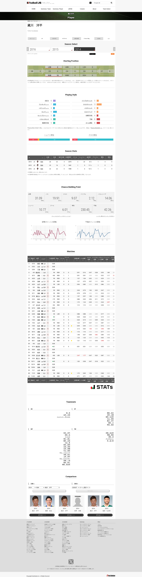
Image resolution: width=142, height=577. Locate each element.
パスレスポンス (44, 119)
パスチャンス (88, 108)
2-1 (44, 278)
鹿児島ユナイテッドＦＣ (67, 551)
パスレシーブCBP (101, 258)
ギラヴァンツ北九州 (66, 548)
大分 (38, 266)
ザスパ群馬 (64, 527)
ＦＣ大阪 (64, 537)
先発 (54, 157)
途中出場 (61, 157)
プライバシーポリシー (70, 566)
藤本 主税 (67, 441)
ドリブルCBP (95, 258)
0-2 (44, 340)
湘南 (38, 293)
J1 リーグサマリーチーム (85, 524)
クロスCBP (89, 258)
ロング (45, 112)
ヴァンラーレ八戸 (48, 525)
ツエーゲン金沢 (65, 533)
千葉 (38, 269)
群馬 (38, 308)
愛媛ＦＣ (64, 545)
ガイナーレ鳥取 (65, 540)
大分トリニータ (47, 551)
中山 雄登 (67, 450)
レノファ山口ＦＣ (66, 542)
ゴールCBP (113, 258)
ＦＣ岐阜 (64, 534)
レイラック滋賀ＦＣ (66, 536)
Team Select (106, 9)
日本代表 (100, 525)
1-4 (44, 311)
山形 (38, 278)
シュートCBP (107, 258)
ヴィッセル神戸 (30, 546)
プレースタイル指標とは (103, 531)
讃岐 (38, 275)
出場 (48, 157)
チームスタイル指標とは (103, 533)
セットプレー (43, 115)
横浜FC (38, 272)
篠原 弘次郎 (110, 417)
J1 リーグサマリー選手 (85, 525)
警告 (102, 157)
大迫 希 (67, 443)
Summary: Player (58, 9)
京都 (38, 311)
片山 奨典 (110, 419)
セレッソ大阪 (30, 545)
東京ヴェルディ (30, 533)
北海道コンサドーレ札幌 (49, 524)
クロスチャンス (87, 104)
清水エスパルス (30, 539)
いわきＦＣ (46, 531)
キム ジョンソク (65, 452)
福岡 (38, 376)
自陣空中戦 (89, 115)
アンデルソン (110, 439)
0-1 (44, 329)
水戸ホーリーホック (31, 525)
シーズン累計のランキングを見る (105, 216)
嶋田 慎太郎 (66, 464)
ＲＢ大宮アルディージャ (49, 534)
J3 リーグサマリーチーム (85, 533)
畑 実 (68, 413)
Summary (82, 522)
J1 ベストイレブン (84, 527)
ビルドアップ (88, 112)
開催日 (33, 258)
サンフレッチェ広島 (31, 549)
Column (82, 9)
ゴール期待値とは (102, 536)
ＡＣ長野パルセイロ (66, 531)
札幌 (38, 290)
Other (99, 522)
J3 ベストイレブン (84, 536)
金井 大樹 (67, 415)
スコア (43, 259)
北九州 (38, 305)
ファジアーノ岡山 (31, 548)
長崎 (38, 281)
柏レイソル (29, 530)
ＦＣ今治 (46, 548)
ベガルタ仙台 (47, 527)
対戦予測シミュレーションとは (104, 534)
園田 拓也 (110, 413)
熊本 (42, 162)
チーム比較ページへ (49, 491)
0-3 (44, 269)
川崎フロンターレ (31, 536)
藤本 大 (111, 423)
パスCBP (82, 258)
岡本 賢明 (67, 445)
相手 (37, 258)
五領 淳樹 (67, 446)
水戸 (38, 284)
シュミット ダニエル (63, 417)
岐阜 (38, 317)
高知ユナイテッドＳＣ (67, 546)
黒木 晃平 (67, 433)
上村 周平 (67, 456)
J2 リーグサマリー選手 (85, 530)
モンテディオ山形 (48, 530)
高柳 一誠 (67, 460)
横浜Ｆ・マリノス (31, 537)
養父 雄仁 (67, 439)
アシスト (95, 157)
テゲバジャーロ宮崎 (48, 552)
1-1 (44, 266)
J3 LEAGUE (64, 522)
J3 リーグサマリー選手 (85, 534)
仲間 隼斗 (67, 454)
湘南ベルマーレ (47, 537)
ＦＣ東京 (29, 531)
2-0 (44, 302)
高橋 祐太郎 (110, 433)
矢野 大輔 (110, 415)
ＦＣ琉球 (64, 552)
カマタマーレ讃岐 (66, 543)
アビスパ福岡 (30, 551)
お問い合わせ (83, 566)
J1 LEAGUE (29, 522)
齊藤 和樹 (110, 435)
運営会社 (78, 566)
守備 (91, 119)
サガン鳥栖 (46, 549)
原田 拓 (67, 435)
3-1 (44, 373)
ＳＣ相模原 (64, 528)
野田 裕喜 (110, 425)
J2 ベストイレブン (84, 531)
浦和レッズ (29, 527)
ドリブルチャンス (87, 100)
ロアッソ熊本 (65, 549)
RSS (113, 54)
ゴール (75, 157)
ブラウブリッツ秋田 (48, 528)
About (94, 9)
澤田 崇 (111, 437)
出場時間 (68, 157)
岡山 (38, 287)
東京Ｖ (38, 296)
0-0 (44, 284)
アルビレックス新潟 (48, 540)
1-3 (44, 263)
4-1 (44, 275)
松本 (38, 326)
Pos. (57, 258)
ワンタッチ (44, 104)
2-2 (44, 290)
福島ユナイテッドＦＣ (67, 524)
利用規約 (58, 566)
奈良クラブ (64, 539)
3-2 (44, 352)
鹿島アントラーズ (31, 524)
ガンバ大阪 (29, 543)
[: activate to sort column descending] (29, 158)
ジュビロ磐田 (47, 543)
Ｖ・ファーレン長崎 (31, 552)
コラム (99, 524)
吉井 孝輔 (67, 448)
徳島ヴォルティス (48, 546)
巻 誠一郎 (110, 441)
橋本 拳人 (67, 462)
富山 (38, 302)
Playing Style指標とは (96, 128)
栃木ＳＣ (64, 525)
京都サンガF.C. (30, 542)
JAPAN (70, 9)
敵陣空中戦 (45, 123)
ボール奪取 (89, 123)
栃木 (38, 299)
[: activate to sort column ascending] (32, 158)
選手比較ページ (42, 515)
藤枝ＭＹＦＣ (47, 545)
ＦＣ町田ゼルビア (31, 534)
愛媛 (38, 314)
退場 (109, 157)
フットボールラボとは (102, 527)
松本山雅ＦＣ (65, 530)
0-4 (44, 314)
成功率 (89, 157)
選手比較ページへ (93, 491)
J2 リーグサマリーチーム (85, 528)
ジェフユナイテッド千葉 (32, 528)
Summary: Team (46, 9)
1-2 (44, 320)
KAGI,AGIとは (101, 530)
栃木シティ (46, 533)
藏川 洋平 (110, 421)
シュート (81, 157)
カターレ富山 (47, 542)
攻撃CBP (76, 258)
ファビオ (67, 437)
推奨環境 (62, 566)
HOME (33, 9)
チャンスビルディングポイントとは (61, 216)
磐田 (38, 263)
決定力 (47, 100)
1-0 (44, 272)
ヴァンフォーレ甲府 (48, 539)
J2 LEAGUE (46, 522)
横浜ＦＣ (46, 536)
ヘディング (44, 108)
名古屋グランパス (31, 540)
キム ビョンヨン (65, 458)
